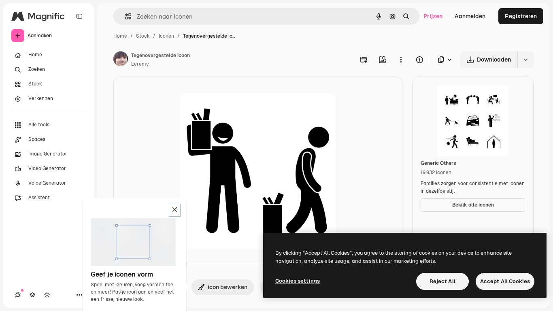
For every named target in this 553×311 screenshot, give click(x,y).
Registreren (521, 16)
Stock (143, 36)
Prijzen (432, 16)
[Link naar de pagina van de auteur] (120, 59)
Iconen (166, 36)
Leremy (140, 64)
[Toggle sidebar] (79, 16)
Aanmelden (470, 16)
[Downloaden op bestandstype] (445, 59)
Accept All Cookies (505, 281)
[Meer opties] (401, 59)
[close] (174, 210)
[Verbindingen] (17, 294)
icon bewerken (227, 287)
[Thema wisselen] (46, 294)
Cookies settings (297, 280)
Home (120, 36)
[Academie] (32, 294)
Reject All (442, 281)
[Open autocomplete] (125, 16)
